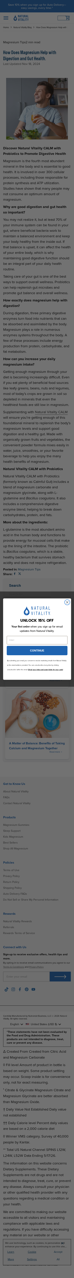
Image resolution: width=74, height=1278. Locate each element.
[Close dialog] (67, 602)
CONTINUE (37, 650)
